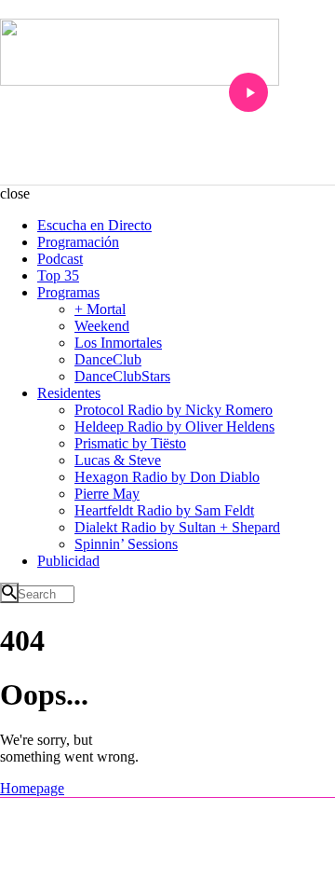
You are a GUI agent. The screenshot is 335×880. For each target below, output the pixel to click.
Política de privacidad (201, 862)
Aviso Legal (114, 862)
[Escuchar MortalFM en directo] (248, 92)
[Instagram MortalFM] (142, 812)
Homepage (32, 788)
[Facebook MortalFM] (168, 812)
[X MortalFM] (194, 812)
